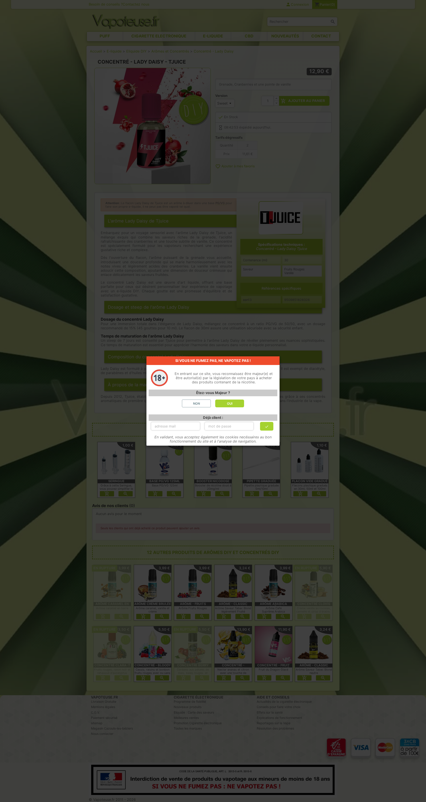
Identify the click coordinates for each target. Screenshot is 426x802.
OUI (230, 403)
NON (196, 403)
